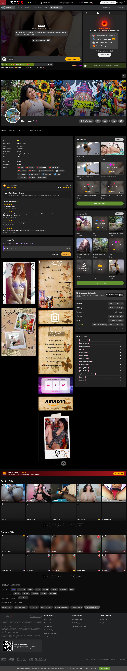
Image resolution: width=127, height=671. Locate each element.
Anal (22, 167)
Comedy (61, 171)
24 (80, 178)
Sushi (33, 177)
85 (112, 278)
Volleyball (43, 177)
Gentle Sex (55, 167)
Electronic (48, 174)
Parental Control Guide (50, 633)
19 (79, 159)
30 (96, 257)
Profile (19, 7)
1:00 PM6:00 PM (115, 303)
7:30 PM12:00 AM (115, 320)
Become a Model (77, 619)
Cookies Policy (48, 630)
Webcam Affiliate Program (79, 626)
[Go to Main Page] (16, 2)
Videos (27, 7)
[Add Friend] (114, 121)
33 (80, 257)
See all (118, 139)
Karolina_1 (5, 585)
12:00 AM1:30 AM (99, 325)
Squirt (34, 171)
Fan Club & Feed (35, 130)
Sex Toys (23, 171)
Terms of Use (48, 623)
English (34, 616)
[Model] (124, 76)
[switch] (121, 295)
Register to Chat (104, 54)
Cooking (23, 174)
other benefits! (108, 51)
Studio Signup (76, 623)
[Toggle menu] (3, 2)
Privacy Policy (48, 619)
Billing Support (104, 623)
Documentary (35, 174)
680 (80, 235)
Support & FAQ (104, 619)
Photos (38, 7)
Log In (121, 2)
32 (112, 235)
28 (104, 159)
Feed (45, 7)
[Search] (79, 2)
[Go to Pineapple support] (31, 659)
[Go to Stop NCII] (41, 659)
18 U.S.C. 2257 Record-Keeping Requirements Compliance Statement (105, 659)
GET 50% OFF (119, 473)
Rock (58, 174)
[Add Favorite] (4, 59)
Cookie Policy (83, 668)
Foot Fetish (42, 167)
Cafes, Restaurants (47, 171)
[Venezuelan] (13, 589)
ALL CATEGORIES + (92, 607)
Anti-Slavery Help (49, 637)
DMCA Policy (48, 626)
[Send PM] (121, 121)
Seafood (23, 177)
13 (79, 278)
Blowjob (31, 167)
